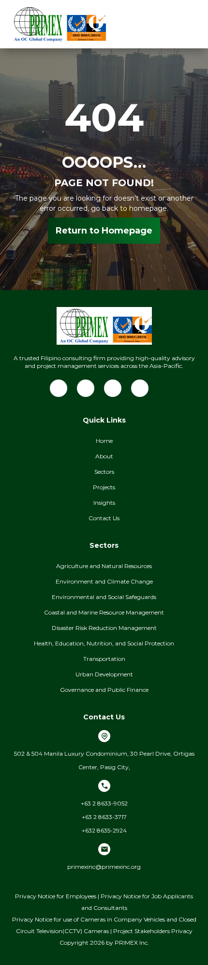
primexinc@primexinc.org (104, 866)
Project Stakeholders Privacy (153, 931)
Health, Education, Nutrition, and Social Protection (104, 643)
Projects (104, 487)
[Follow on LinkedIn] (58, 388)
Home (104, 440)
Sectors (104, 471)
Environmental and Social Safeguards (104, 596)
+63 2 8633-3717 (104, 816)
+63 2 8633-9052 (104, 803)
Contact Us (104, 518)
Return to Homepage (104, 230)
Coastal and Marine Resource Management (104, 612)
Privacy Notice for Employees (55, 896)
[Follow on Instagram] (140, 388)
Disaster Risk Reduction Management (104, 627)
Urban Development (104, 674)
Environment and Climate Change (104, 581)
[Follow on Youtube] (112, 388)
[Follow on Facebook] (85, 388)
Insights (104, 502)
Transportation (104, 658)
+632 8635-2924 (104, 830)
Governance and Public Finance (104, 689)
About (104, 456)
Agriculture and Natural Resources (104, 566)
